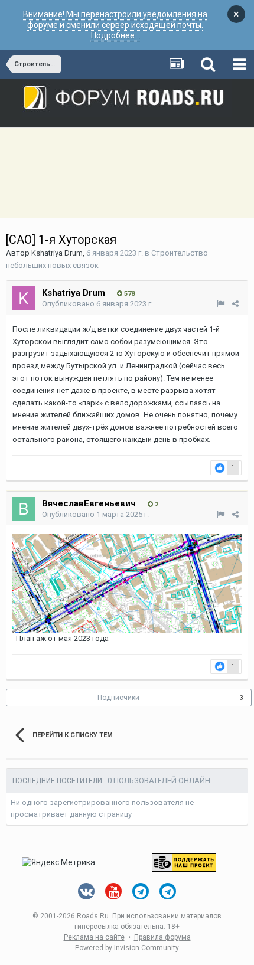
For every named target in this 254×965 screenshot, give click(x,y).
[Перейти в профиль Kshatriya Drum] (23, 298)
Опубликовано (97, 303)
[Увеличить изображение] (127, 582)
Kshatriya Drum (57, 252)
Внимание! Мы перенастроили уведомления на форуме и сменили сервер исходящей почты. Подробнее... (115, 24)
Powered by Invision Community (127, 948)
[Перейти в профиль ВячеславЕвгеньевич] (23, 509)
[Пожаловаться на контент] (220, 303)
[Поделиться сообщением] (235, 303)
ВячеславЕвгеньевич (89, 503)
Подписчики (118, 698)
